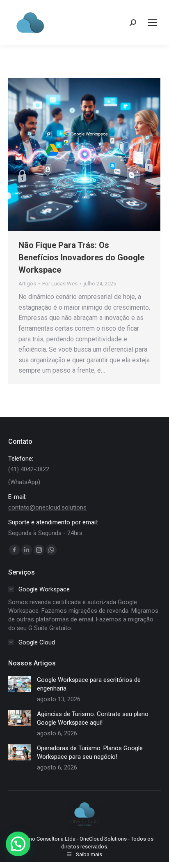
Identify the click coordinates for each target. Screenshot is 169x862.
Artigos (27, 283)
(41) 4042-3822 (28, 469)
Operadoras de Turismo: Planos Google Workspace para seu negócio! (90, 752)
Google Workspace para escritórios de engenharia (89, 684)
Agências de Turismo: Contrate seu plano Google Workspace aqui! (92, 718)
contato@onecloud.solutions (47, 507)
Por (60, 283)
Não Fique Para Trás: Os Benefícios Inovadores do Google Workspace (81, 257)
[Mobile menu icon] (152, 22)
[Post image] (19, 684)
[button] (18, 844)
